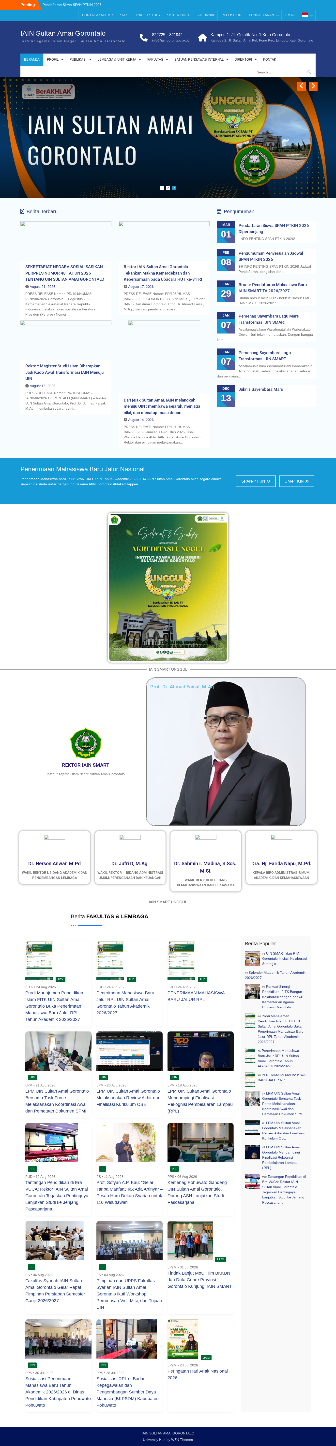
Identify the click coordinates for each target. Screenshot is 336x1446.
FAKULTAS (155, 59)
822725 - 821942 (167, 34)
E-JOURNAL (205, 15)
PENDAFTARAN (261, 15)
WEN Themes (182, 1440)
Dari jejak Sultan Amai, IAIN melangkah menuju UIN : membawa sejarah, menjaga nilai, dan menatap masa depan (162, 406)
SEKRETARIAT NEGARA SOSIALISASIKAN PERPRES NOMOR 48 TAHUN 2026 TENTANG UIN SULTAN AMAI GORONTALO (64, 273)
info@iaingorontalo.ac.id (171, 40)
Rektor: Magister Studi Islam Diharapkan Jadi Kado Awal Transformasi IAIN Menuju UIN (64, 372)
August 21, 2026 (42, 287)
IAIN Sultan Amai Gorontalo (63, 33)
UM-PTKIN (294, 481)
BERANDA (32, 59)
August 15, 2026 (42, 386)
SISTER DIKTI (178, 15)
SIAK (124, 15)
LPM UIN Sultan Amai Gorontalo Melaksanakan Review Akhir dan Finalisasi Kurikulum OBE (128, 1098)
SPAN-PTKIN (253, 481)
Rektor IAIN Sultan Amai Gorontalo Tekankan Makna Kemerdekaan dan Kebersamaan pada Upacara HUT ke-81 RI (163, 273)
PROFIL (53, 59)
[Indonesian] (307, 15)
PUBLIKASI (78, 59)
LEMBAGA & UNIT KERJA (117, 59)
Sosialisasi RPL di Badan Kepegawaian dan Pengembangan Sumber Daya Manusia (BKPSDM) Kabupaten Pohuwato (127, 1392)
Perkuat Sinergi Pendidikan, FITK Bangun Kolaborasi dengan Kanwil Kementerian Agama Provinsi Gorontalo (282, 997)
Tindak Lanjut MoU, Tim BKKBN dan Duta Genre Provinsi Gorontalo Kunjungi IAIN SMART (200, 1280)
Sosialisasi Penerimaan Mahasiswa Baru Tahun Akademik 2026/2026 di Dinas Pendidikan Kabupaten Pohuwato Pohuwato (58, 1392)
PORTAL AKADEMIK (98, 15)
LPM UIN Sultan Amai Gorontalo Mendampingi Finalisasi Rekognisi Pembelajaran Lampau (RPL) (281, 1157)
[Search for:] (285, 72)
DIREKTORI (243, 59)
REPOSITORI (232, 15)
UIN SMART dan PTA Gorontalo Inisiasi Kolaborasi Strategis (284, 958)
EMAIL (290, 15)
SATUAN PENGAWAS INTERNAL (199, 59)
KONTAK (269, 59)
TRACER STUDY (147, 15)
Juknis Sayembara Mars (261, 389)
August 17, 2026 (141, 287)
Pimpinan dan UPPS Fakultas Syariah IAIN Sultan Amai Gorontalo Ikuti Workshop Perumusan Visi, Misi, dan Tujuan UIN (129, 1294)
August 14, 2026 (141, 420)
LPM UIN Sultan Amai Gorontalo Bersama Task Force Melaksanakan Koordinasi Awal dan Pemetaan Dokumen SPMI (283, 1103)
